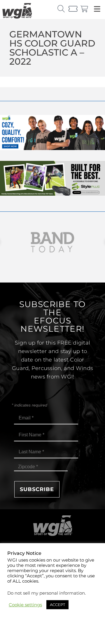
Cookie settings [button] (25, 604)
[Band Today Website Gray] (52, 242)
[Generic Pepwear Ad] (52, 148)
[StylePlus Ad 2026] (52, 194)
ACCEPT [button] (57, 604)
